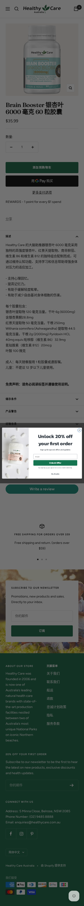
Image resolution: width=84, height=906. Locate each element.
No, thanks (55, 473)
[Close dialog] (79, 430)
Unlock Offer (55, 462)
